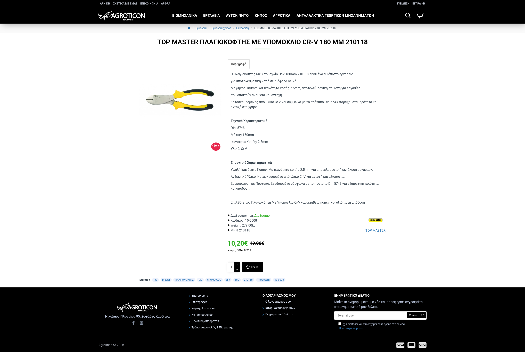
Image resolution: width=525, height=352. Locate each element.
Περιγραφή (238, 64)
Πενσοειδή (242, 28)
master (166, 279)
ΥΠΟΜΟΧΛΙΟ (214, 279)
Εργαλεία (201, 28)
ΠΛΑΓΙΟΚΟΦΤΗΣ (184, 279)
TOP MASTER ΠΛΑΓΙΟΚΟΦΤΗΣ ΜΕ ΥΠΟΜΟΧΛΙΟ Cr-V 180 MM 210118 (295, 28)
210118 (248, 279)
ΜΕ (200, 279)
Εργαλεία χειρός (221, 28)
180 (237, 279)
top (155, 279)
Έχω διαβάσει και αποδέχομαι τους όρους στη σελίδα (372, 326)
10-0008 (279, 279)
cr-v (228, 279)
